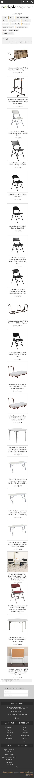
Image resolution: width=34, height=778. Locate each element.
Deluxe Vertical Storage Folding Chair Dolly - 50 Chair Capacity (17, 69)
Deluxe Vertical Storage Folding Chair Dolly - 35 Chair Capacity (17, 322)
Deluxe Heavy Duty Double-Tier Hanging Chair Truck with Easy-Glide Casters (18, 101)
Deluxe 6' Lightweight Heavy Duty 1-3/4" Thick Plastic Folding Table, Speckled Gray (17, 513)
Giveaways (25, 733)
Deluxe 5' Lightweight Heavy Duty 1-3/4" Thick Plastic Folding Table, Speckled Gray (17, 481)
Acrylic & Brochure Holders (9, 751)
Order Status (9, 733)
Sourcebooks (25, 735)
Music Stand (25, 24)
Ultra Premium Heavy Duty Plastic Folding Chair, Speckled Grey (17, 133)
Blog (25, 741)
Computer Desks (14, 21)
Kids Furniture (26, 21)
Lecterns (5, 24)
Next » (30, 42)
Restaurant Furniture (22, 18)
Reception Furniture (21, 27)
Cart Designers (29, 774)
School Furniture (13, 30)
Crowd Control (9, 754)
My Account (9, 727)
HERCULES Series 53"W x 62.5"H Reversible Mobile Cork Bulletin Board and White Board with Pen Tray (17, 672)
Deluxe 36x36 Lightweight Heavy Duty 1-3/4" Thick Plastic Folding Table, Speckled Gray (18, 449)
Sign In (9, 730)
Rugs (4, 30)
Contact (24, 738)
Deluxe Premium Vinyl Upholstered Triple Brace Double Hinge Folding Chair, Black (18, 260)
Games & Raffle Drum (9, 765)
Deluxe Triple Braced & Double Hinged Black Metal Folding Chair (17, 354)
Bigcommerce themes (8, 772)
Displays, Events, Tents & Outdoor (9, 758)
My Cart (9, 735)
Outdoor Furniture (8, 27)
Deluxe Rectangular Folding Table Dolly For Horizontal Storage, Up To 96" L (18, 386)
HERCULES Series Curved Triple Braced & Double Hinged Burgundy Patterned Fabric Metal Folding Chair (18, 608)
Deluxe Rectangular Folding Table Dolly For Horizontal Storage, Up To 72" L (18, 418)
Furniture (9, 762)
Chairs (5, 18)
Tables (11, 18)
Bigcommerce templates (26, 772)
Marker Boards (15, 24)
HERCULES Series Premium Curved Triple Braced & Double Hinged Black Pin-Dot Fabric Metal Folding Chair (17, 577)
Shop (25, 727)
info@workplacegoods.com (18, 714)
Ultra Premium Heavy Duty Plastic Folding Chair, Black (17, 164)
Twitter (18, 718)
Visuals (25, 730)
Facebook (15, 718)
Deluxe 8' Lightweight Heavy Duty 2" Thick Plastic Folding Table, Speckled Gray (17, 544)
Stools (5, 21)
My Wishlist (9, 738)
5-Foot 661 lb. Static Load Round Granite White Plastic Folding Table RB (17, 639)
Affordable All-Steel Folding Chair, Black (18, 195)
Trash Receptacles (8, 33)
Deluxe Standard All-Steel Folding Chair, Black (17, 227)
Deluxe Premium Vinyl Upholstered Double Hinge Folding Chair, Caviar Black (17, 291)
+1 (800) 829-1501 (18, 711)
